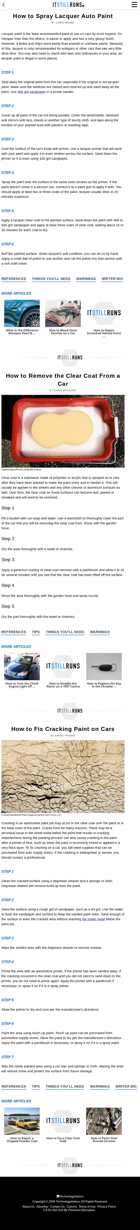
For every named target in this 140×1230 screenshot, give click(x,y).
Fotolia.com (55, 815)
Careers (72, 1206)
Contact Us (57, 1206)
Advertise (42, 1206)
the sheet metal (93, 919)
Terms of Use (87, 1206)
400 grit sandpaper (31, 92)
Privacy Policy (107, 1206)
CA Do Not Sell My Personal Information (69, 1210)
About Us (28, 1206)
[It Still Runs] (68, 4)
